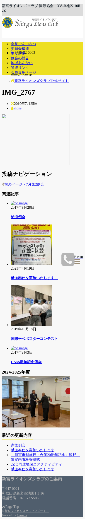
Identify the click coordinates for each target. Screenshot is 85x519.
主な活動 (18, 53)
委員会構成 (20, 49)
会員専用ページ (23, 72)
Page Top (12, 507)
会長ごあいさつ (23, 44)
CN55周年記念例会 (26, 362)
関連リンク (20, 68)
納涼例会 (18, 217)
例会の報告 (20, 58)
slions (17, 108)
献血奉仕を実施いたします (32, 450)
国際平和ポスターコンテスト (34, 338)
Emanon (22, 515)
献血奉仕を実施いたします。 (34, 278)
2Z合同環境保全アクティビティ (36, 464)
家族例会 (18, 445)
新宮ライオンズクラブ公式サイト (27, 511)
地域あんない (22, 63)
